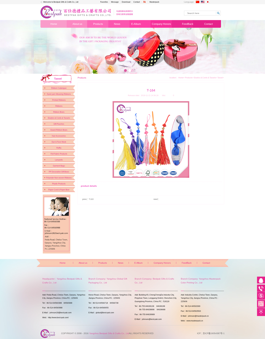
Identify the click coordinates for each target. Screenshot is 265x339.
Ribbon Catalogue (59, 88)
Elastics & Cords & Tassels (59, 118)
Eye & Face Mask (59, 142)
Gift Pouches (59, 124)
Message (115, 2)
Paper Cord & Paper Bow (58, 190)
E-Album (138, 263)
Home (180, 78)
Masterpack (154, 2)
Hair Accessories (59, 136)
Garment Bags (59, 166)
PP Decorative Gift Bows (59, 172)
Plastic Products (58, 184)
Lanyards (59, 160)
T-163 (91, 199)
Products (189, 78)
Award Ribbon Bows (58, 130)
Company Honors (162, 263)
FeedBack (187, 263)
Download (126, 2)
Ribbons (58, 106)
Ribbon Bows (58, 112)
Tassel (220, 78)
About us (83, 263)
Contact (136, 2)
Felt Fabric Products (59, 154)
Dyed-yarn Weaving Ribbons (59, 94)
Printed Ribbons (59, 100)
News (120, 263)
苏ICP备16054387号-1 (214, 333)
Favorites (104, 2)
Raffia (58, 148)
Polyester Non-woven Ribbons (59, 178)
